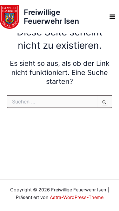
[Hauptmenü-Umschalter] (112, 16)
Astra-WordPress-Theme (76, 197)
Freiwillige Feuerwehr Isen (51, 17)
